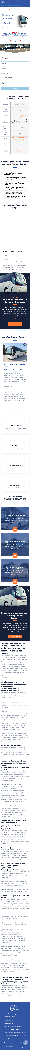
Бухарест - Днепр (15, 567)
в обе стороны (10, 73)
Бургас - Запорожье (15, 541)
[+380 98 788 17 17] (1, 1017)
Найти (15, 88)
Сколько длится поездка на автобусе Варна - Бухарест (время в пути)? (13, 173)
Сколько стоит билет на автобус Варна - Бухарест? (16, 178)
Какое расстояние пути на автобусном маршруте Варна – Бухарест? (14, 183)
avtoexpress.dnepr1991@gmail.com (14, 1026)
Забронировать (20, 150)
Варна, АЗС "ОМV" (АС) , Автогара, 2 (20, 116)
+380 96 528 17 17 (9, 1020)
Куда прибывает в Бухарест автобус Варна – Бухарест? (14, 192)
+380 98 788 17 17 (9, 1017)
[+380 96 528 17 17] (1, 1020)
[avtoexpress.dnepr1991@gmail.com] (1, 1026)
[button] (14, 2)
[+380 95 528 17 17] (1, 1023)
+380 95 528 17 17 (9, 1023)
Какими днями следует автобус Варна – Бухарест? (16, 197)
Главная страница (5, 9)
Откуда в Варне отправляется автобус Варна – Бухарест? (15, 188)
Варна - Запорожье (15, 515)
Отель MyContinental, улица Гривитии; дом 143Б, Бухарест (19, 139)
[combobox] (15, 58)
